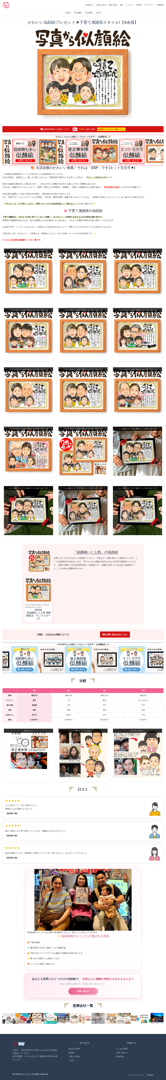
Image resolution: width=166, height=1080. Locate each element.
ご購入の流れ (74, 1056)
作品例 (71, 1052)
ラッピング (130, 5)
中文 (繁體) (77, 13)
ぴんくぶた (62, 136)
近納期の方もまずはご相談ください (111, 129)
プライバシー (149, 5)
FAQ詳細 (119, 1056)
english (67, 13)
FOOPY (62, 644)
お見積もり (89, 5)
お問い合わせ (101, 5)
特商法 (139, 5)
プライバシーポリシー (135, 1075)
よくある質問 (121, 1048)
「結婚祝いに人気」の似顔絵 (96, 552)
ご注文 (71, 1060)
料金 (121, 5)
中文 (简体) (88, 13)
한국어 (98, 13)
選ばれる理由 (74, 1048)
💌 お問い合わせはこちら (114, 634)
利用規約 (160, 5)
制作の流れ (113, 5)
